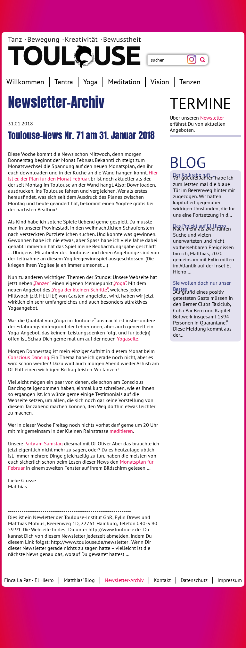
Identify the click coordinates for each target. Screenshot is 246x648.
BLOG (188, 162)
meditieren (121, 431)
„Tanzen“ (42, 283)
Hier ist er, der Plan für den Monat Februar (83, 175)
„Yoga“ (119, 283)
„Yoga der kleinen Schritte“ (79, 289)
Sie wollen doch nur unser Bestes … (202, 286)
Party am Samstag (43, 443)
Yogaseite (127, 338)
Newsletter (212, 117)
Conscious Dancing (28, 357)
